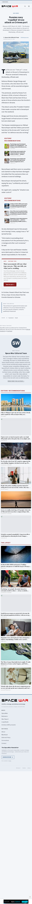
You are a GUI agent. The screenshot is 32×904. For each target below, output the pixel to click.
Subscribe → (8, 757)
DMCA (29, 768)
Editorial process (25, 37)
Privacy (18, 768)
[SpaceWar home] (10, 6)
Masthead (5, 734)
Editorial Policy (6, 737)
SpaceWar (5, 713)
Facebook (11, 318)
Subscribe (5, 1)
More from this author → (16, 381)
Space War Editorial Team (12, 37)
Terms (24, 768)
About (3, 732)
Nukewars (5, 716)
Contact (4, 743)
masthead (9, 331)
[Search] (25, 6)
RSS (10, 760)
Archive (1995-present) (9, 725)
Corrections (5, 740)
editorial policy (25, 378)
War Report (5, 719)
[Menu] (28, 6)
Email (16, 318)
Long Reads (5, 722)
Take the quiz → (10, 284)
